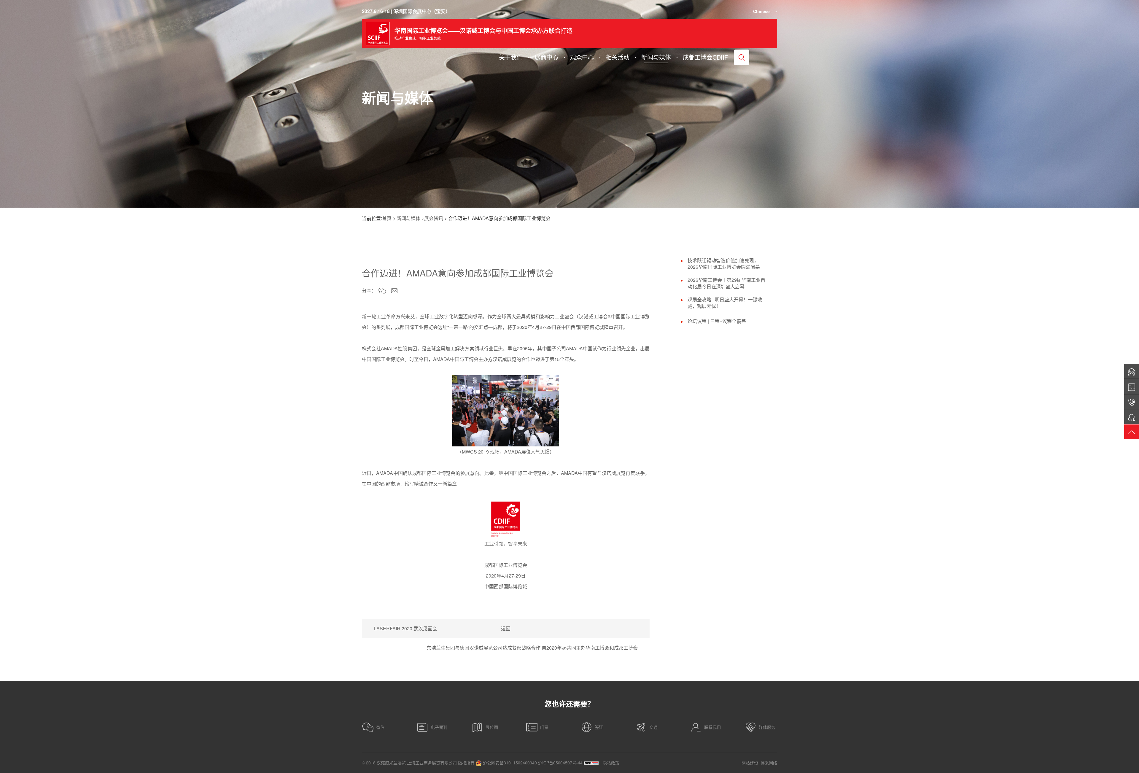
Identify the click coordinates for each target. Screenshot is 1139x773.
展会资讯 (433, 218)
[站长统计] (591, 762)
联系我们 (712, 727)
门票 (544, 727)
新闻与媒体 (408, 218)
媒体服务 (767, 727)
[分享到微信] (382, 291)
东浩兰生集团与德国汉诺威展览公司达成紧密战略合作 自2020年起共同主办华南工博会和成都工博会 (532, 647)
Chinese (761, 11)
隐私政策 (611, 763)
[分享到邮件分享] (394, 291)
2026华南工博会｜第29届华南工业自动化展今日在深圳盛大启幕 (726, 283)
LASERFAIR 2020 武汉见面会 (405, 628)
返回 (505, 628)
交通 (653, 727)
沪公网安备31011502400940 (509, 763)
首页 (387, 218)
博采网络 (769, 763)
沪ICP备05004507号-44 (560, 763)
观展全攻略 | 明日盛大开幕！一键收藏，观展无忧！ (725, 302)
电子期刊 (439, 727)
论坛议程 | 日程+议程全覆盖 (717, 321)
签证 (599, 727)
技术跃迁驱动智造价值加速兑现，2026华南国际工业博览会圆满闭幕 (724, 263)
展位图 (492, 727)
